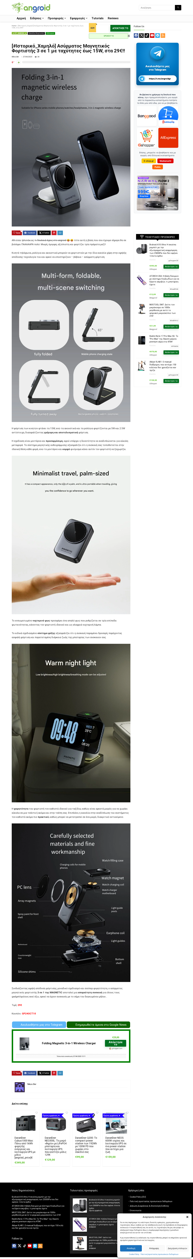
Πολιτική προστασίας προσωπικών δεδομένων (159, 1254)
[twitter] (141, 35)
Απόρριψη (154, 1248)
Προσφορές (56, 18)
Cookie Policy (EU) (138, 1197)
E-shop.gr (149, 161)
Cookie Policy (134, 1254)
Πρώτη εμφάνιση (95, 1211)
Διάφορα (92, 1227)
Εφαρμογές (77, 18)
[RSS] (163, 35)
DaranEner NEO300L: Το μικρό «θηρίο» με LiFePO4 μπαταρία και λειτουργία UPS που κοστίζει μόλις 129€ (56, 1146)
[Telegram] (157, 35)
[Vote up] (19, 62)
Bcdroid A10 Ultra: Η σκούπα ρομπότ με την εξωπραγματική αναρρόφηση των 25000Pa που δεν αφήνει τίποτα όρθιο (163, 250)
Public (158, 167)
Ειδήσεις (35, 18)
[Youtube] (152, 35)
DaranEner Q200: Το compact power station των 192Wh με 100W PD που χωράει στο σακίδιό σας (86, 1144)
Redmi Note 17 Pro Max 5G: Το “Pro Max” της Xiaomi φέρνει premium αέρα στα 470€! (163, 339)
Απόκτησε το (120, 28)
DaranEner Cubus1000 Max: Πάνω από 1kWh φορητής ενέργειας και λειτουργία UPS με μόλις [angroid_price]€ (25, 1147)
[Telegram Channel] (157, 53)
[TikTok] (147, 35)
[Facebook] (136, 35)
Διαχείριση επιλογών (177, 1248)
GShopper (50, 33)
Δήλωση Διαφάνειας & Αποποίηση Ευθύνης (149, 1206)
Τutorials (98, 18)
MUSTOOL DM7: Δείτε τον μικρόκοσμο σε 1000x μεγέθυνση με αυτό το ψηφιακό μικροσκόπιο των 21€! (162, 310)
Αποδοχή (131, 1248)
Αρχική (21, 18)
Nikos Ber (15, 57)
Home (14, 26)
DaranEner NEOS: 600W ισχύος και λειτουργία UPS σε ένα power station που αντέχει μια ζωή (115, 1144)
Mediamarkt (165, 161)
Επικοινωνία (135, 1210)
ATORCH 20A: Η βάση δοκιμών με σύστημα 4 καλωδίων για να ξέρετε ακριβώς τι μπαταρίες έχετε (104, 1222)
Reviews (113, 18)
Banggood (153, 298)
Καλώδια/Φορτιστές (36, 33)
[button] (187, 1217)
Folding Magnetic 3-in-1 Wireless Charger (69, 1043)
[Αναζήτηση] (178, 7)
